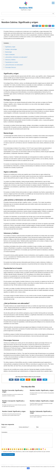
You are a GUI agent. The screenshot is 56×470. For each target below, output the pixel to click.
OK (28, 468)
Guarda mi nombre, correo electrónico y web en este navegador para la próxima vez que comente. (26, 451)
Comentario (4, 432)
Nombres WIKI (26, 8)
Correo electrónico (24, 427)
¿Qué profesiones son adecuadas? (14, 64)
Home (2, 19)
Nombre (3, 427)
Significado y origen (10, 46)
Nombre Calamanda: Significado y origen (40, 412)
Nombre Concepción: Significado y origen (13, 401)
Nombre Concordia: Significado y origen (12, 391)
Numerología (8, 52)
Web (37, 427)
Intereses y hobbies (10, 59)
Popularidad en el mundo (11, 62)
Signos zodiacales (10, 54)
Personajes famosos (10, 67)
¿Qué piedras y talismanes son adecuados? (16, 57)
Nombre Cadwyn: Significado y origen (42, 401)
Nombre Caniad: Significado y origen (14, 411)
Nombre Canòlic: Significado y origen (42, 390)
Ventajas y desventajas (11, 49)
